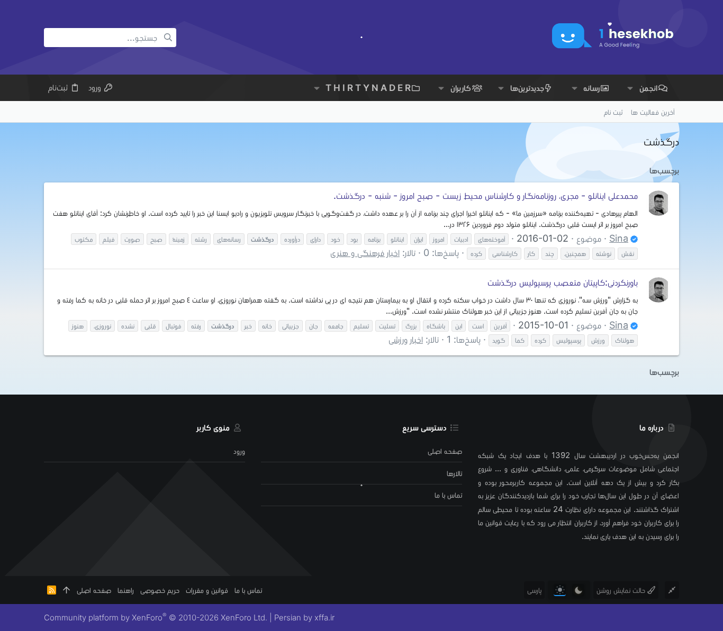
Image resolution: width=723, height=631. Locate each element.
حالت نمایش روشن (622, 590)
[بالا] (66, 590)
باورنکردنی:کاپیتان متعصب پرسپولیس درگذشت (562, 282)
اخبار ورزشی (405, 339)
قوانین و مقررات (207, 590)
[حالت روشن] (560, 590)
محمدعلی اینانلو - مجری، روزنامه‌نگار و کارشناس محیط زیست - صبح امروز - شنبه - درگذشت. (485, 195)
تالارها (454, 473)
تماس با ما (448, 495)
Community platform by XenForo (155, 617)
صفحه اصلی (445, 451)
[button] (630, 88)
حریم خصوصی (159, 590)
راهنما (126, 590)
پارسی (534, 590)
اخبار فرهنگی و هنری (365, 252)
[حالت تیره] (578, 590)
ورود (239, 451)
